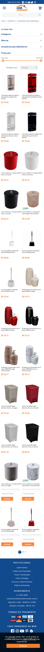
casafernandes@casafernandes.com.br (22, 598)
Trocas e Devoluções (22, 575)
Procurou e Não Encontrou (22, 582)
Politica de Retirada (22, 585)
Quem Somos (22, 567)
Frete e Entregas (22, 578)
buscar (39, 14)
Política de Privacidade (22, 571)
